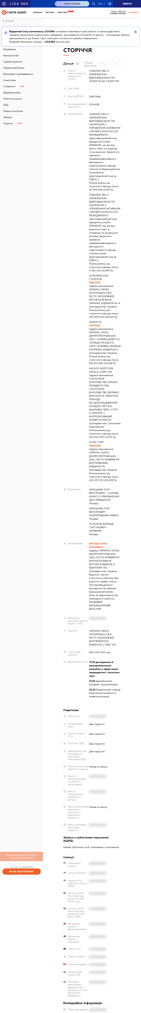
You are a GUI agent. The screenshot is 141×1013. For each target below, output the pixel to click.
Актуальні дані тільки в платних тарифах (21, 856)
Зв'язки (7, 117)
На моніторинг (23, 871)
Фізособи (63, 12)
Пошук (9, 21)
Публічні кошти (12, 98)
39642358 (95, 445)
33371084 (94, 325)
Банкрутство (11, 55)
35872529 (94, 282)
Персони (49, 12)
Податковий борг (14, 67)
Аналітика (9, 80)
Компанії (37, 12)
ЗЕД (5, 105)
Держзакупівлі (12, 92)
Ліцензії (8, 123)
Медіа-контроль (13, 111)
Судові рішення (12, 61)
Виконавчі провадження (18, 74)
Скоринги (9, 86)
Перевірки (9, 49)
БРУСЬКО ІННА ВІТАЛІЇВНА (98, 545)
